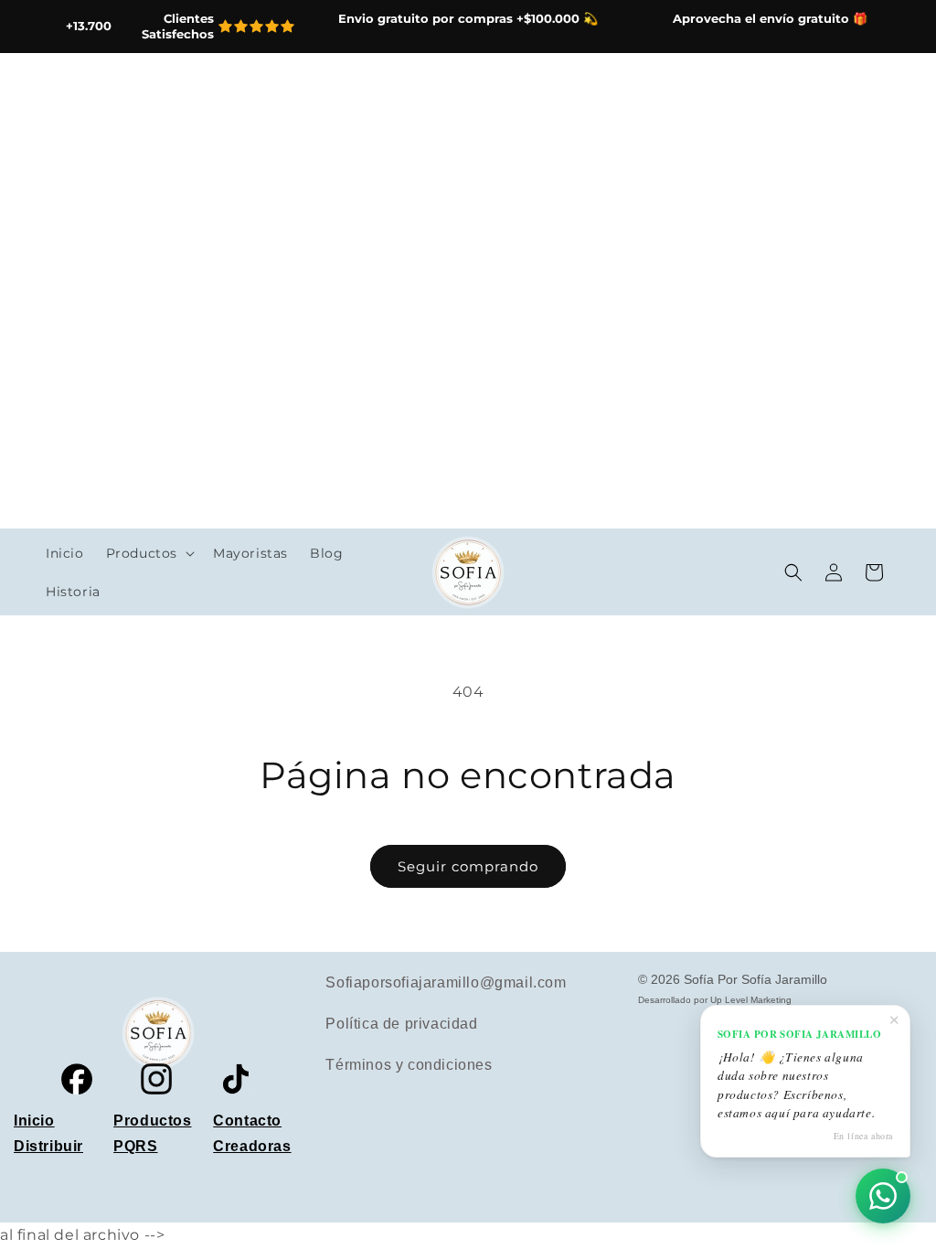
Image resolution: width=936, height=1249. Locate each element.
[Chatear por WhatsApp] (883, 1196)
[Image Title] (76, 1078)
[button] (148, 553)
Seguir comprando (468, 866)
